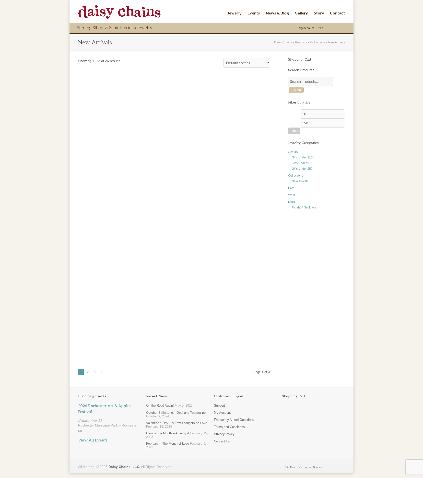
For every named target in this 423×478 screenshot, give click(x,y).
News (308, 467)
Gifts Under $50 (302, 168)
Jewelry (234, 13)
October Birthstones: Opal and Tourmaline (176, 412)
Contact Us (222, 441)
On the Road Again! (160, 405)
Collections (295, 175)
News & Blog (277, 13)
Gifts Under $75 (302, 163)
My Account (306, 28)
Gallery (301, 13)
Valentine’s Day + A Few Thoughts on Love (176, 423)
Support (219, 405)
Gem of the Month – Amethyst (167, 433)
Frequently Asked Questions (234, 420)
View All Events (92, 440)
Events (253, 13)
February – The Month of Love (167, 443)
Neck (291, 202)
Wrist (291, 195)
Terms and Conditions (229, 427)
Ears (291, 188)
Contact (337, 13)
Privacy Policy (224, 434)
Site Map (290, 467)
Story (319, 13)
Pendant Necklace (304, 207)
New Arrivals (300, 181)
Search (296, 90)
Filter (294, 131)
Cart (320, 28)
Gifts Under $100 (303, 157)
